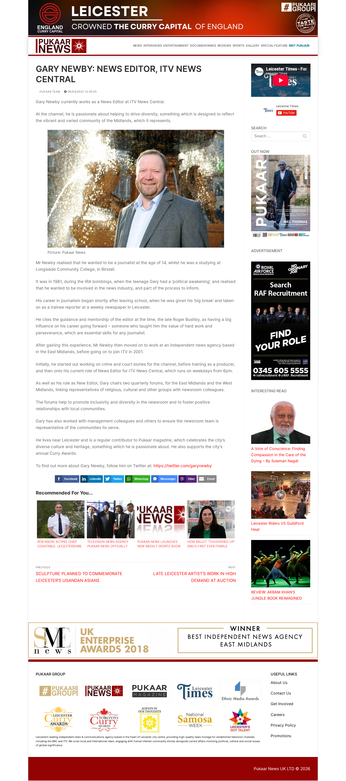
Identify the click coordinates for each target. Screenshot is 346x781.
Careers (278, 715)
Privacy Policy (283, 725)
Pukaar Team (49, 92)
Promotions (281, 736)
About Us (279, 683)
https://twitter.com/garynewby (182, 466)
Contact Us (281, 693)
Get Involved (282, 704)
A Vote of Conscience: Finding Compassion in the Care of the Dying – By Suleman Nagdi (278, 455)
